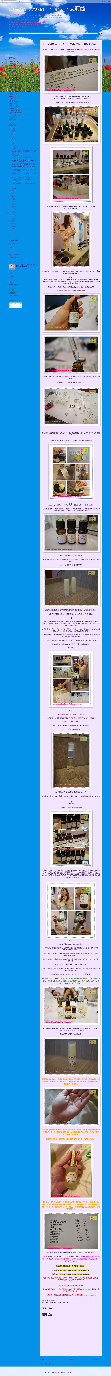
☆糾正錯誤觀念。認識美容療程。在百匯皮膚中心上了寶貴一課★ (24, 160)
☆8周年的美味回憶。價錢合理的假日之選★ (23, 164)
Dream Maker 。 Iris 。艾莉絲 (47, 9)
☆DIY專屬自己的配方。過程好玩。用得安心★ (24, 173)
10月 (13, 191)
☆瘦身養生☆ (12, 98)
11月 (13, 188)
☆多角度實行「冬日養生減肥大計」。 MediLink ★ (22, 180)
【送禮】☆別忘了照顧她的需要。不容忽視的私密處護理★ (25, 265)
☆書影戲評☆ (12, 96)
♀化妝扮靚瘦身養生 (14, 105)
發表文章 (13, 303)
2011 (12, 218)
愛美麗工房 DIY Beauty (66, 96)
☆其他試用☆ (12, 89)
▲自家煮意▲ (12, 63)
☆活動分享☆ (12, 94)
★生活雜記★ (49, 1302)
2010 (12, 221)
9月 (13, 193)
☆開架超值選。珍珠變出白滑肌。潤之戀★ (23, 166)
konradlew (57, 1372)
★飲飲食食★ (12, 80)
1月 (13, 212)
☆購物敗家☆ (12, 101)
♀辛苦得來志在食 (13, 110)
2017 (12, 136)
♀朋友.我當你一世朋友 (15, 113)
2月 (13, 209)
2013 (12, 146)
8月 (13, 196)
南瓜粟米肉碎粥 (14, 240)
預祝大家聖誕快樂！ (14, 254)
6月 (13, 201)
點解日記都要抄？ (13, 261)
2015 (12, 141)
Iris (11, 282)
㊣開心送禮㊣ (12, 120)
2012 (12, 215)
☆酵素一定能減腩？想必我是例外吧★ (22, 177)
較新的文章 (44, 1359)
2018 (12, 133)
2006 (12, 231)
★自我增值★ (57, 1302)
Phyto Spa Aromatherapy (81, 96)
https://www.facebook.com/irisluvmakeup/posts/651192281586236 (73, 1274)
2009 (12, 223)
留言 (12, 306)
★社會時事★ (12, 75)
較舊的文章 (98, 1359)
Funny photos (13, 251)
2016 (12, 138)
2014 (12, 144)
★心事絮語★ (12, 68)
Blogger (69, 1372)
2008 (12, 226)
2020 (12, 128)
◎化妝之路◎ (12, 66)
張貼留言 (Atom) (48, 1363)
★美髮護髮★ (12, 77)
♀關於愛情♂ (12, 117)
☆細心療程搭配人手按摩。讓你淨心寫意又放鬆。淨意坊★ (24, 169)
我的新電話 (13, 276)
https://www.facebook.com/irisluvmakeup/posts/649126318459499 (73, 1270)
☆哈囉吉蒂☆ (12, 91)
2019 (12, 130)
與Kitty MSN (12, 244)
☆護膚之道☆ (65, 1302)
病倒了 (10, 273)
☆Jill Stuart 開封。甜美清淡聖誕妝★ (21, 157)
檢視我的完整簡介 (13, 284)
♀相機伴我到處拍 (13, 115)
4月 (13, 207)
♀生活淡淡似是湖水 (14, 108)
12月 (13, 149)
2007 (12, 229)
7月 (13, 199)
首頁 (71, 1359)
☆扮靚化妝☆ (12, 87)
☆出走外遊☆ (12, 84)
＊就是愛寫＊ (12, 61)
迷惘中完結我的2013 (17, 155)
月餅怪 (11, 247)
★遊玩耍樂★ (12, 82)
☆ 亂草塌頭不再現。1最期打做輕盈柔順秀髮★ (24, 184)
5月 (13, 204)
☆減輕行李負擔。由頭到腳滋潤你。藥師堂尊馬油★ (24, 151)
